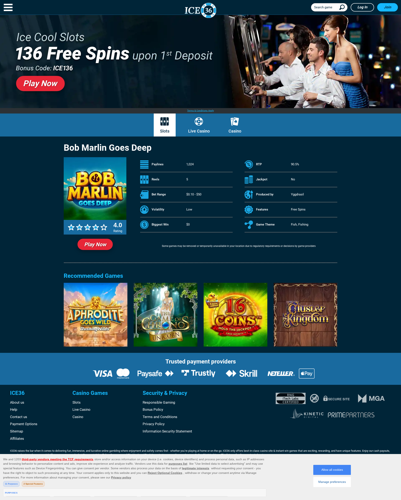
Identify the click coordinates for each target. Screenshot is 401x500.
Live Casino (199, 131)
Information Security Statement (167, 431)
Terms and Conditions (160, 417)
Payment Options (23, 424)
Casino (234, 131)
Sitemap (16, 431)
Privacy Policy (154, 424)
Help (13, 409)
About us (17, 402)
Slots (164, 131)
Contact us (18, 417)
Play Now (95, 244)
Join (387, 7)
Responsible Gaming (159, 402)
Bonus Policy (153, 409)
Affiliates (17, 438)
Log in (362, 7)
